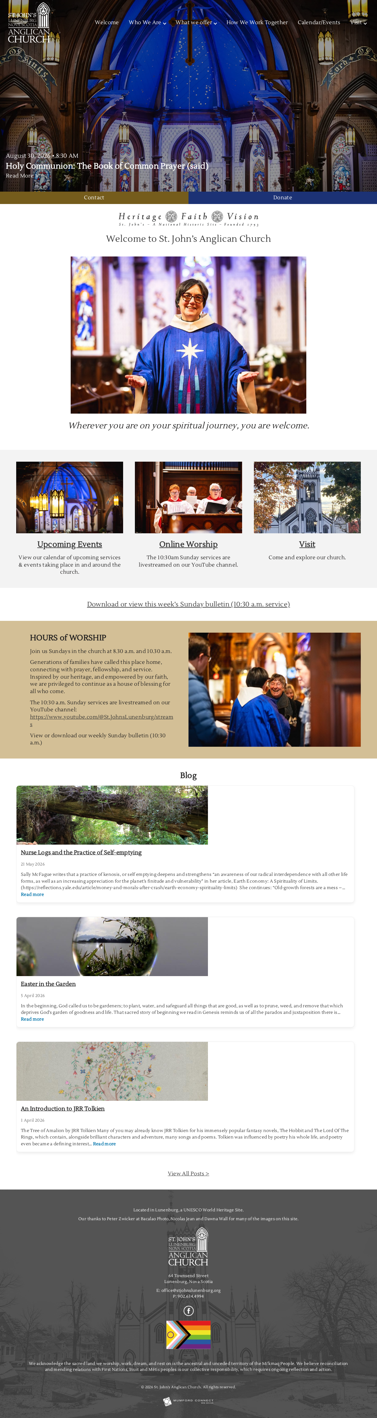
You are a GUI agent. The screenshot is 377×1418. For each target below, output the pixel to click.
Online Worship (188, 544)
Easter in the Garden (48, 984)
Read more (32, 894)
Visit (307, 544)
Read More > (22, 175)
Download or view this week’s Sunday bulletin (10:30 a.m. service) (188, 604)
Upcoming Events (69, 544)
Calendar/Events (319, 22)
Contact (94, 197)
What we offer (194, 22)
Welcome (107, 22)
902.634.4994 (191, 1296)
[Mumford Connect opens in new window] (188, 1406)
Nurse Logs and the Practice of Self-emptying (81, 852)
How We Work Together (257, 22)
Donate (282, 197)
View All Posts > (188, 1173)
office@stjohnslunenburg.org (191, 1290)
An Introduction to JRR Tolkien (63, 1108)
